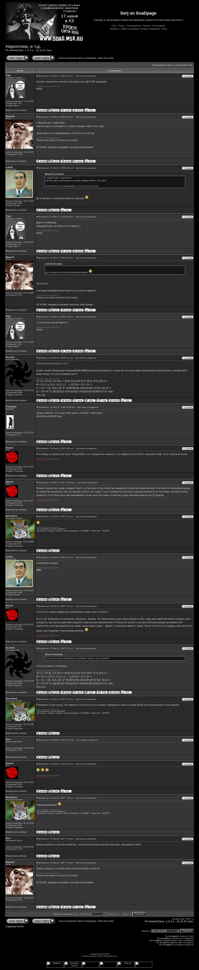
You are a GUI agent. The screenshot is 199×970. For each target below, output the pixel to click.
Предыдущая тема (162, 65)
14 (41, 50)
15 (44, 50)
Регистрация (159, 26)
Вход (164, 29)
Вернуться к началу (16, 110)
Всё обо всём (106, 58)
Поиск (121, 26)
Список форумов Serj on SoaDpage (77, 58)
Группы (146, 26)
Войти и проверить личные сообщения (140, 29)
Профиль (114, 29)
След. (49, 50)
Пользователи (134, 26)
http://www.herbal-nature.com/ (51, 363)
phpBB (93, 956)
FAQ (114, 26)
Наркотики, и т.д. (23, 46)
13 (37, 50)
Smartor (106, 954)
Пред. (21, 50)
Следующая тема (183, 65)
